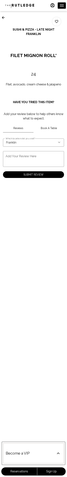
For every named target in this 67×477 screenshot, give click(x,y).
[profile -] (52, 5)
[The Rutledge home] (19, 5)
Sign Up (51, 471)
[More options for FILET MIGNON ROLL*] (56, 21)
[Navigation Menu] (62, 5)
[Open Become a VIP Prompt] (58, 453)
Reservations (19, 471)
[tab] (18, 128)
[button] (4, 17)
